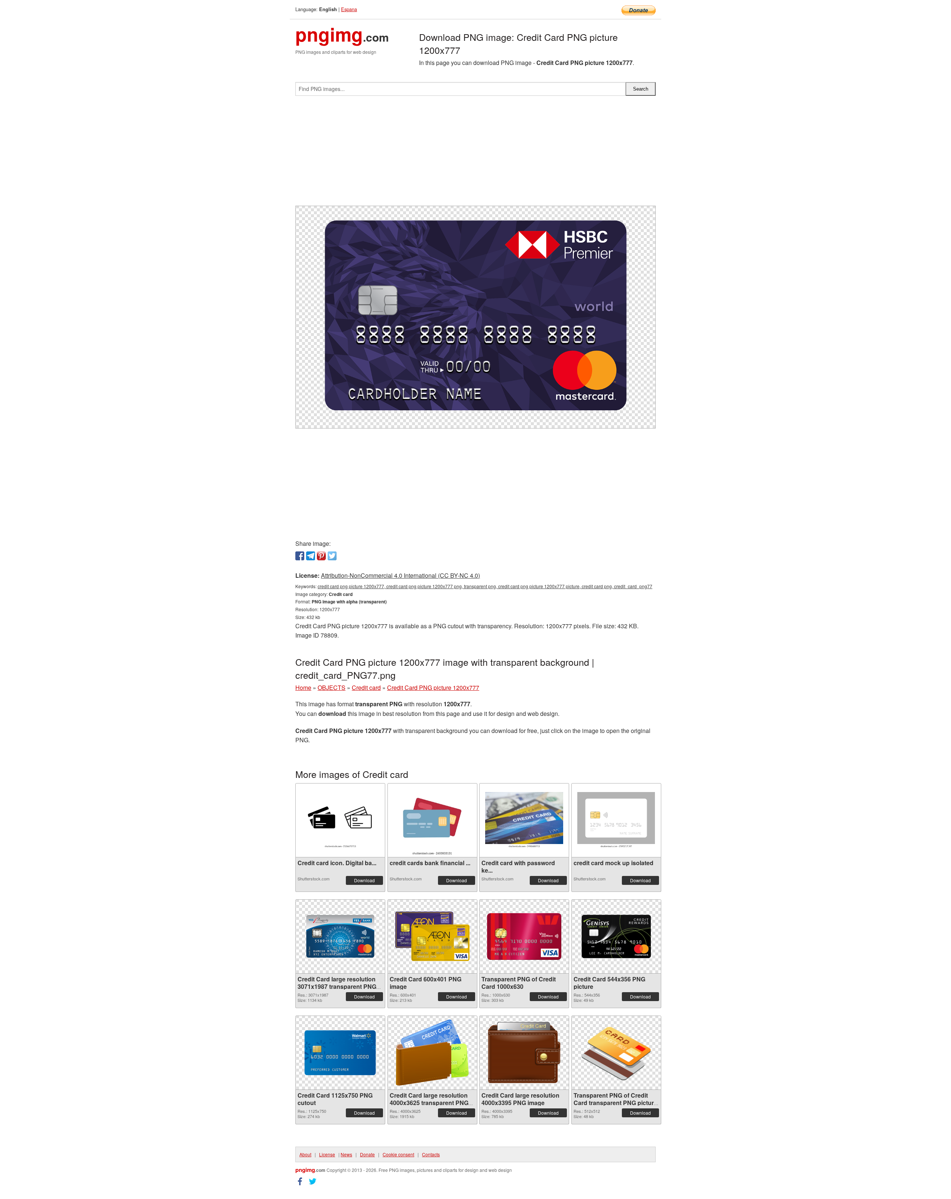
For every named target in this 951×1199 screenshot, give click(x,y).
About (305, 1154)
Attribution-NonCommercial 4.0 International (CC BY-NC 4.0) (400, 575)
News (346, 1154)
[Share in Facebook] (299, 555)
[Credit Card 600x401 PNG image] (432, 936)
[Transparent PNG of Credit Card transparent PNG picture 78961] (616, 1052)
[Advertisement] (475, 154)
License (327, 1154)
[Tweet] (332, 555)
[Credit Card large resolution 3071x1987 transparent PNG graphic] (340, 936)
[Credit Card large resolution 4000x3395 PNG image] (524, 1052)
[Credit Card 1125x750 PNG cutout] (340, 1052)
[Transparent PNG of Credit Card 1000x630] (524, 936)
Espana (349, 9)
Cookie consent (398, 1154)
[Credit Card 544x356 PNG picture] (616, 936)
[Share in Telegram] (310, 555)
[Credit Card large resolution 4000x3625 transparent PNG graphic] (432, 1052)
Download (364, 880)
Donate (367, 1154)
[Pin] (321, 555)
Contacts (431, 1154)
